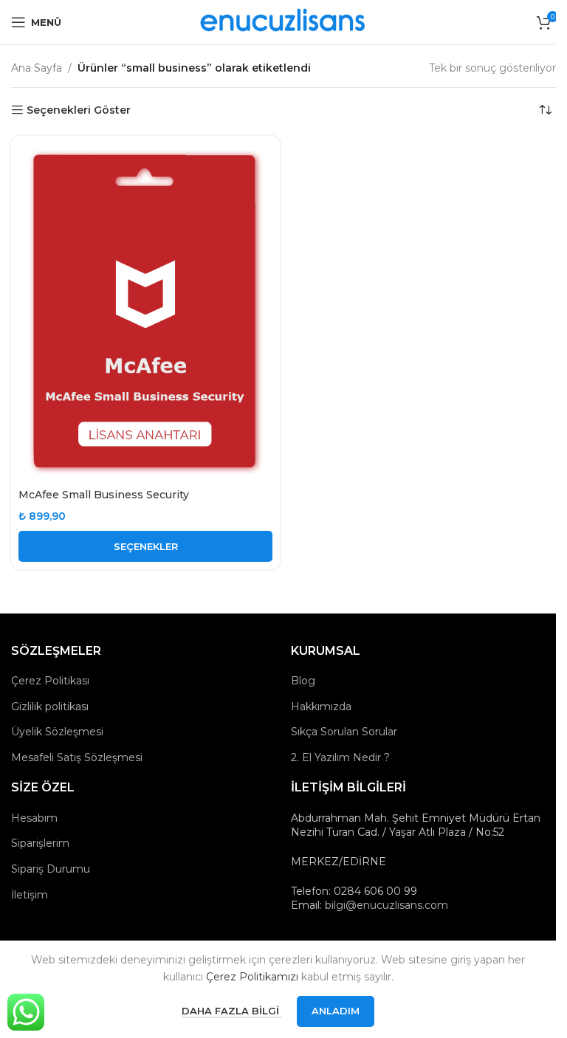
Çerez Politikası (50, 680)
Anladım (336, 1011)
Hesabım (34, 818)
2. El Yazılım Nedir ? (340, 757)
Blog (303, 680)
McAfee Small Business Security (103, 494)
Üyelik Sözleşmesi (57, 731)
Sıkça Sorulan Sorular (344, 731)
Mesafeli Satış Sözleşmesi (76, 757)
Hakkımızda (321, 706)
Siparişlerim (40, 843)
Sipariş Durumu (50, 869)
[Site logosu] (283, 21)
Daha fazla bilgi (232, 1011)
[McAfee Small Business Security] (145, 312)
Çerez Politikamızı (252, 976)
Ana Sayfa (36, 68)
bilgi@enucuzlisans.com (386, 905)
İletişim (29, 894)
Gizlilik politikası (50, 706)
